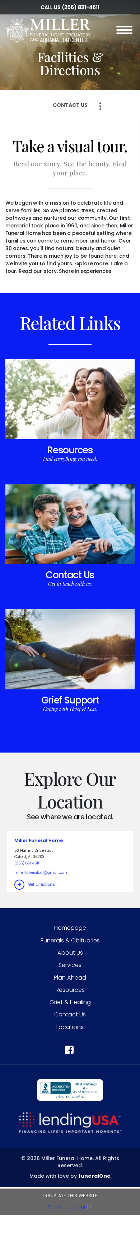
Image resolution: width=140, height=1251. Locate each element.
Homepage (70, 928)
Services (70, 965)
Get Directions (41, 884)
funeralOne (94, 1176)
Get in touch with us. (70, 583)
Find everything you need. (70, 458)
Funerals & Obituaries (70, 940)
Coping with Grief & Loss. (70, 709)
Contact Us (70, 575)
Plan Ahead (70, 977)
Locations (70, 1027)
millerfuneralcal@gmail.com (40, 872)
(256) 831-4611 (80, 7)
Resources (70, 450)
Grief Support (70, 700)
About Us (70, 953)
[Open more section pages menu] (100, 106)
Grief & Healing (70, 1002)
